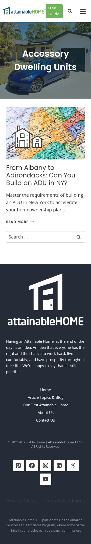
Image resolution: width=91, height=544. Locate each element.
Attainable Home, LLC (64, 442)
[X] (73, 465)
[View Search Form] (69, 11)
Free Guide (53, 11)
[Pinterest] (18, 465)
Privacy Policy (20, 501)
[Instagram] (45, 465)
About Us (46, 412)
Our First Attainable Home (45, 404)
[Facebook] (32, 465)
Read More (20, 221)
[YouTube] (45, 479)
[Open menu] (82, 11)
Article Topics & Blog (45, 397)
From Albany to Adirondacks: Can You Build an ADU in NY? (40, 175)
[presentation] (45, 133)
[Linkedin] (59, 465)
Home (45, 389)
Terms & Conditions (64, 501)
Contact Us (45, 420)
